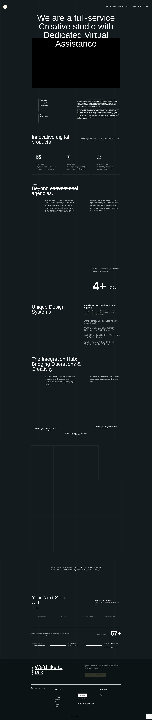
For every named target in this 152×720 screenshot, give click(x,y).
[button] (146, 6)
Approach (121, 6)
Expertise (113, 6)
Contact (134, 6)
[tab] (102, 306)
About (127, 6)
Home (106, 6)
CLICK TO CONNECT (73, 645)
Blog (139, 6)
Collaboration (32, 670)
